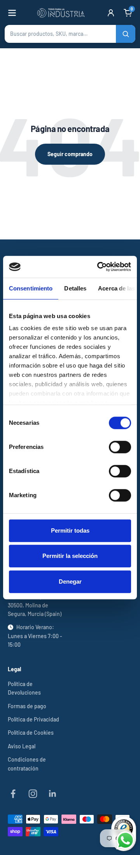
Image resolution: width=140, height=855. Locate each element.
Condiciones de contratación (27, 763)
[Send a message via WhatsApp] (125, 840)
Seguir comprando (70, 154)
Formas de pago (27, 706)
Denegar (70, 581)
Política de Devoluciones (24, 688)
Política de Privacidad (33, 719)
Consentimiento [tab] (30, 288)
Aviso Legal (21, 746)
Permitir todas (70, 530)
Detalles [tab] (75, 288)
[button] (70, 34)
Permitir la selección (70, 555)
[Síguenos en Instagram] (33, 793)
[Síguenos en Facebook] (13, 793)
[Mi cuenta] (111, 13)
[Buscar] (125, 34)
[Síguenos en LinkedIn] (52, 793)
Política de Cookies (31, 732)
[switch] (120, 447)
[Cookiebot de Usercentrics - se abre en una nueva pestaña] (98, 267)
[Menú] (12, 13)
